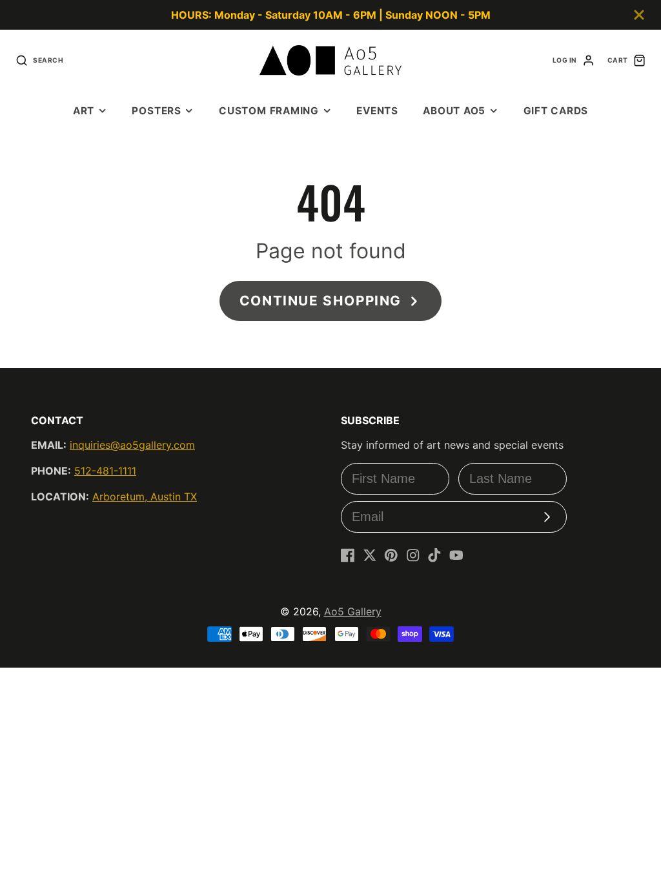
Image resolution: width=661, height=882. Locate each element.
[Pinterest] (391, 555)
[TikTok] (434, 555)
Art (83, 111)
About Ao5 (454, 111)
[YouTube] (456, 555)
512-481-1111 (105, 470)
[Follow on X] (370, 555)
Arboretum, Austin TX (144, 496)
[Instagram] (413, 555)
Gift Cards (556, 111)
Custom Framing (269, 111)
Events (377, 111)
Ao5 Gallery (352, 611)
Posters (156, 111)
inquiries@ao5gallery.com (132, 444)
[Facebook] (348, 555)
